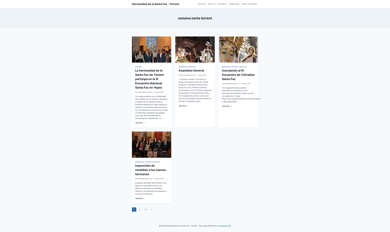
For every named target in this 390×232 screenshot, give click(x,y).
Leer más (140, 123)
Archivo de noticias (249, 4)
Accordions (222, 4)
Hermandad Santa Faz (145, 92)
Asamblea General (191, 70)
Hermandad (183, 67)
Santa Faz (192, 67)
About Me (202, 4)
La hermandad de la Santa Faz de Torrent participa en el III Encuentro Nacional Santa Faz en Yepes (149, 79)
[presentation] (151, 49)
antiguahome (234, 4)
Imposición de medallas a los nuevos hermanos (150, 170)
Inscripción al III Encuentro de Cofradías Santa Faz (238, 75)
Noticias (138, 67)
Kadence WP (225, 226)
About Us (212, 4)
